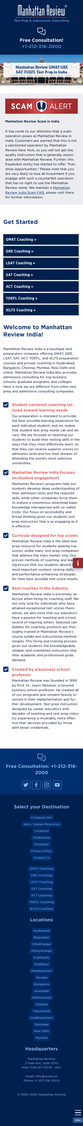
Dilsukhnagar (41, 944)
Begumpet (41, 937)
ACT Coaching (18, 286)
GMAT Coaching (19, 239)
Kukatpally (42, 957)
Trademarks (41, 837)
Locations (41, 831)
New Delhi (41, 1031)
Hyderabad (41, 930)
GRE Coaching (18, 251)
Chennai (41, 1004)
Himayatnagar (41, 950)
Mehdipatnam (41, 970)
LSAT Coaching (19, 263)
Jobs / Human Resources (41, 824)
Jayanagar (41, 991)
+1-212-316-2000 (41, 46)
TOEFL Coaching (20, 298)
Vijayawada (41, 1011)
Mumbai (42, 1037)
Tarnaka (41, 977)
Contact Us (41, 857)
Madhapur (41, 964)
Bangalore (41, 984)
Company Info (41, 817)
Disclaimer (41, 844)
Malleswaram (41, 997)
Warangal (41, 1024)
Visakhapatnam (41, 1017)
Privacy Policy (41, 851)
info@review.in (46, 1076)
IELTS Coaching (19, 310)
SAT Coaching (18, 275)
